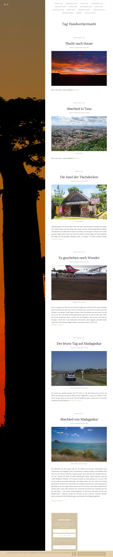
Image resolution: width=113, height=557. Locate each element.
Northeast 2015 (79, 337)
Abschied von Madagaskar (79, 419)
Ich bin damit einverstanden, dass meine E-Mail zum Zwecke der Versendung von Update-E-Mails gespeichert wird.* (64, 541)
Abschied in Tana (79, 109)
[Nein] (111, 554)
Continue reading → (57, 239)
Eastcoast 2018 (79, 103)
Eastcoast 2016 (79, 252)
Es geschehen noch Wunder (79, 258)
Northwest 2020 (79, 37)
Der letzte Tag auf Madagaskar (79, 343)
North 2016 (79, 171)
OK (74, 553)
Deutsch (76, 90)
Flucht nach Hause (79, 43)
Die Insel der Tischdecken (79, 177)
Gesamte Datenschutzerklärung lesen (91, 553)
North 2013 (79, 413)
